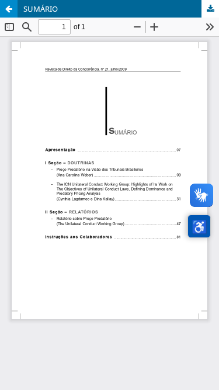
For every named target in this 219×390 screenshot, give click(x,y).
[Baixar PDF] (210, 9)
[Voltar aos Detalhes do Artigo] (9, 9)
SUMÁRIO (40, 9)
